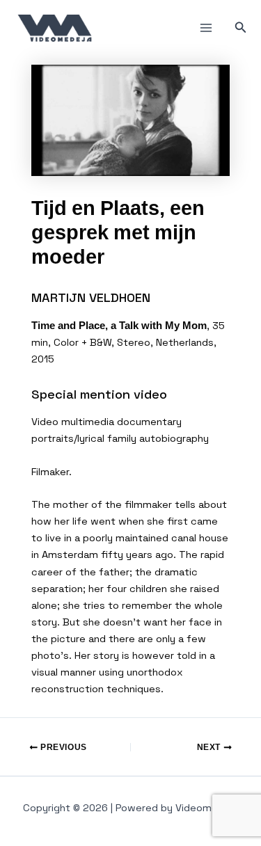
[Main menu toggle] (206, 27)
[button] (241, 28)
